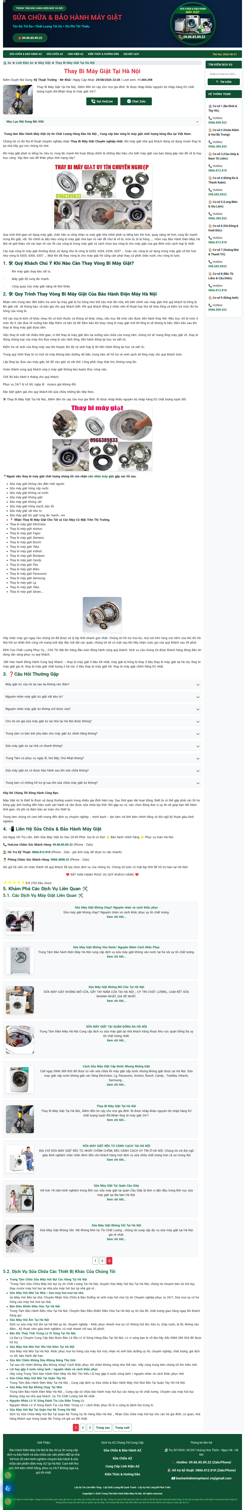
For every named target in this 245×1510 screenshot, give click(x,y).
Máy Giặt (44, 63)
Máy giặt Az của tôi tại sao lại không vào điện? (38, 684)
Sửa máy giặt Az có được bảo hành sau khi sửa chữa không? (47, 770)
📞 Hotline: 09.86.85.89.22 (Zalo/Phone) (201, 1462)
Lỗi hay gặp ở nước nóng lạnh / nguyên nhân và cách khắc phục (54, 1369)
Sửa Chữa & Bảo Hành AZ (122, 1450)
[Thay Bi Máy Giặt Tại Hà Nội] (18, 99)
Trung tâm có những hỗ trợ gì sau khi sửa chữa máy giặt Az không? (52, 782)
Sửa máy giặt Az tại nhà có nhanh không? (34, 746)
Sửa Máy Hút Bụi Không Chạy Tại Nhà (36, 1387)
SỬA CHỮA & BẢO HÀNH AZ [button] (26, 54)
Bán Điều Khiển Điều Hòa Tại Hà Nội (35, 1306)
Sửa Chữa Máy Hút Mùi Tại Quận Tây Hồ (38, 1378)
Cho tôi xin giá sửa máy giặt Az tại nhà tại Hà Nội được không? (49, 721)
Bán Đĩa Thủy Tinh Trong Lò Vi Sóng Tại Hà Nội (43, 1333)
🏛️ (5, 63)
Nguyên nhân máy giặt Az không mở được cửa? (38, 709)
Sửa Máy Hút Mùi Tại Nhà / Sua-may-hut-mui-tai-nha (47, 1293)
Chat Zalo (139, 101)
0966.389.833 (217, 146)
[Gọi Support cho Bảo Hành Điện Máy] (8, 1501)
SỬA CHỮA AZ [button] (54, 54)
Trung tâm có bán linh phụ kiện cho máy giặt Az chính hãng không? (52, 733)
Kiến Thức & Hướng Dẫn (103, 54)
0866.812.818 (217, 170)
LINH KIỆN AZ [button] (75, 54)
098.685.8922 (217, 194)
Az (9, 63)
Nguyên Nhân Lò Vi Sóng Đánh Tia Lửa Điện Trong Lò (47, 1400)
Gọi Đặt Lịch (131, 54)
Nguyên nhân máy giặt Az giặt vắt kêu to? (34, 696)
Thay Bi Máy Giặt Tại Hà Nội (75, 63)
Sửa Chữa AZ (122, 1458)
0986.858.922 (217, 122)
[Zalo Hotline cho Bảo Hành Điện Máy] (8, 1488)
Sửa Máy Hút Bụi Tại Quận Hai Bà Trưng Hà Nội (43, 1409)
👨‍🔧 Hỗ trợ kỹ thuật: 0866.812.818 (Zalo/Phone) (201, 1470)
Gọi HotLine (105, 101)
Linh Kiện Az (24, 63)
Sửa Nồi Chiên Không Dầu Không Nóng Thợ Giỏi (43, 1360)
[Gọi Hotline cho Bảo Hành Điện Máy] (8, 1475)
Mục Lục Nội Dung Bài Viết (25, 121)
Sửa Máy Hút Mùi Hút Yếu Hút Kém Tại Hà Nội (42, 1346)
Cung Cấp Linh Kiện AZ (123, 1466)
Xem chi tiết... (116, 917)
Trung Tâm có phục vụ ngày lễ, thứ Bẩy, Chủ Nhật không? (45, 758)
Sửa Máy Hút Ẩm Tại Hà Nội (29, 1320)
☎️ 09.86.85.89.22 (30, 38)
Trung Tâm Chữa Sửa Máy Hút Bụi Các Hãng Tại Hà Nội (48, 1279)
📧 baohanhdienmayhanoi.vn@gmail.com (201, 1478)
